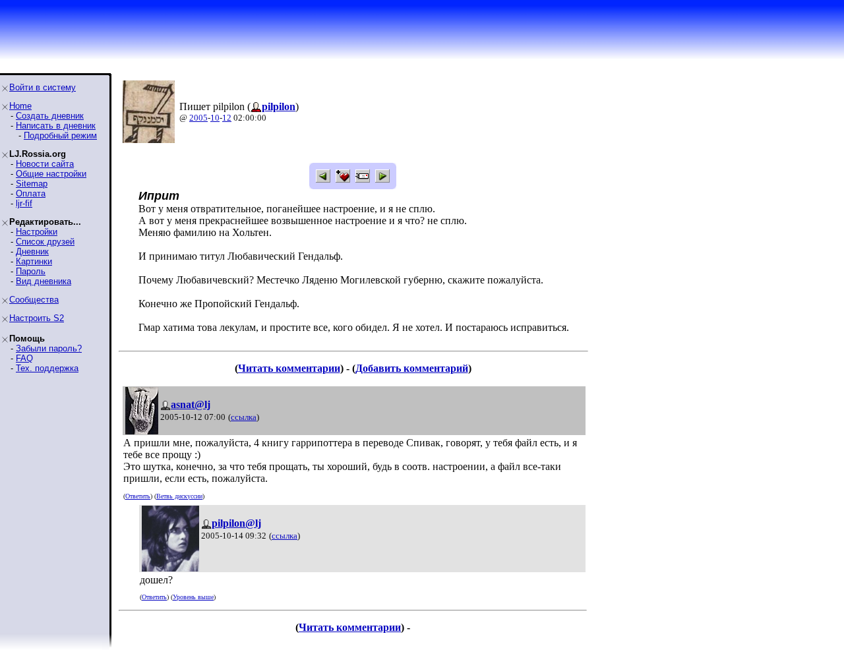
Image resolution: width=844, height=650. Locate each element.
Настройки (36, 232)
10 (215, 118)
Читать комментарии (289, 368)
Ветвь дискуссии (179, 496)
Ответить (137, 496)
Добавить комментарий (411, 368)
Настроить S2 (36, 318)
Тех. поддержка (47, 368)
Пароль (30, 271)
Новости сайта (45, 164)
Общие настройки (51, 174)
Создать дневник (50, 116)
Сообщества (34, 300)
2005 (198, 118)
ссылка (243, 417)
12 (226, 118)
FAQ (24, 358)
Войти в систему (42, 87)
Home (20, 106)
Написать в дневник (56, 126)
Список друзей (45, 242)
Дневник (32, 251)
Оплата (30, 193)
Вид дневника (43, 281)
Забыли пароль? (49, 348)
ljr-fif (24, 203)
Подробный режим (60, 135)
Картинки (34, 261)
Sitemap (31, 184)
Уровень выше (193, 597)
